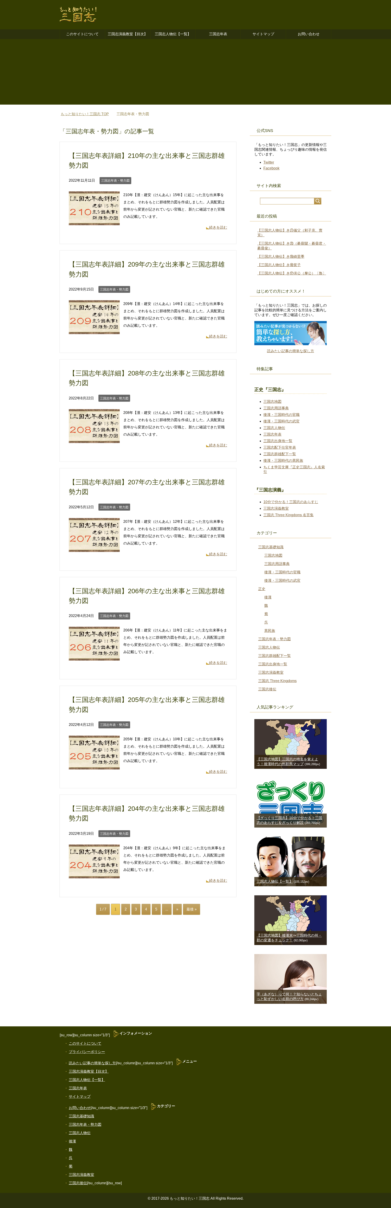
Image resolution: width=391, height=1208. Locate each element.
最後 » (191, 909)
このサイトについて (82, 34)
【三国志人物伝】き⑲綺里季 (280, 256)
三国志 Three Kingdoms (277, 681)
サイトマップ (263, 34)
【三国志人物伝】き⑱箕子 (279, 265)
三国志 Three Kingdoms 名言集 (288, 515)
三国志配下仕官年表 (279, 447)
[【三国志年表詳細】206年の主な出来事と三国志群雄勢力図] (94, 657)
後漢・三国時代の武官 (281, 421)
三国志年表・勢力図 (115, 180)
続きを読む (218, 227)
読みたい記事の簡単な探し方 (290, 351)
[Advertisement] (195, 73)
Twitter (268, 162)
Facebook (271, 168)
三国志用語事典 (276, 408)
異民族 (269, 631)
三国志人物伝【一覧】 (173, 34)
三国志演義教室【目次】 (128, 34)
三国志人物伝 (274, 428)
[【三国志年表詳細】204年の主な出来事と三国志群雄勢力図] (94, 875)
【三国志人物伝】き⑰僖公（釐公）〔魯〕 (291, 273)
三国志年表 (218, 34)
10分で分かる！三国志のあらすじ (290, 502)
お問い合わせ (308, 34)
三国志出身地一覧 (277, 441)
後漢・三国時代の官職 (281, 415)
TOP (85, 114)
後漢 (268, 597)
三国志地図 (272, 401)
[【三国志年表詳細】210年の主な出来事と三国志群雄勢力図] (94, 221)
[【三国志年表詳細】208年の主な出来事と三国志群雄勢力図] (94, 439)
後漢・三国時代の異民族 (283, 460)
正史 (261, 589)
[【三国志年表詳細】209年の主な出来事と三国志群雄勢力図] (94, 330)
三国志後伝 (267, 689)
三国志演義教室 (276, 508)
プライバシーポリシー (87, 1052)
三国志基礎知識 (271, 547)
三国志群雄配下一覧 (279, 454)
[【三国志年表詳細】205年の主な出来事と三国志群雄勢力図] (94, 766)
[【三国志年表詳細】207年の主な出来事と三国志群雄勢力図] (94, 548)
